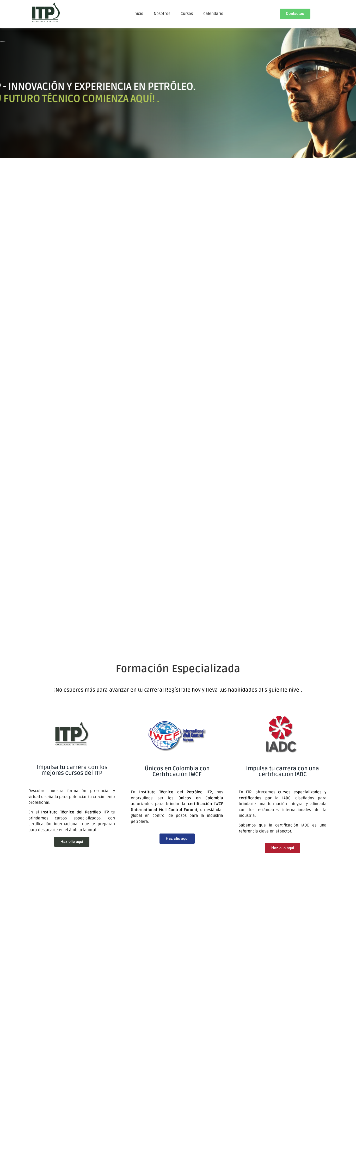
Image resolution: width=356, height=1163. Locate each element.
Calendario (213, 13)
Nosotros (162, 13)
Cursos (187, 13)
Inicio (138, 13)
